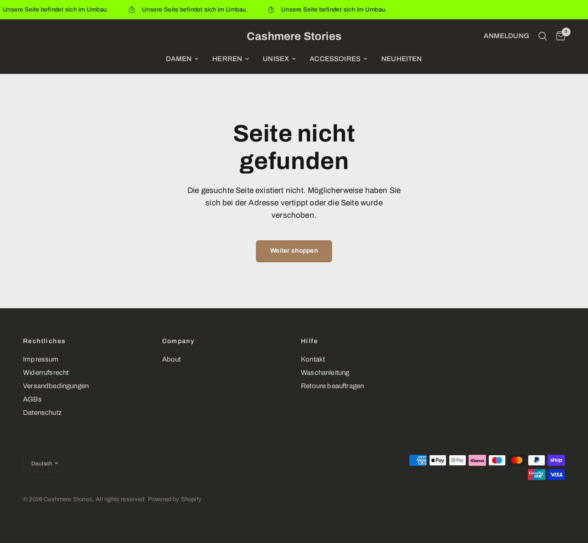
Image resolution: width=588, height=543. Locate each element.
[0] (558, 36)
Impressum (41, 359)
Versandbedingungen (56, 386)
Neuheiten (401, 58)
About (171, 359)
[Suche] (543, 36)
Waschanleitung (325, 372)
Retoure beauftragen (332, 386)
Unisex (276, 58)
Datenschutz (42, 412)
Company (178, 341)
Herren (227, 58)
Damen (179, 58)
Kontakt (313, 359)
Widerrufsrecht (45, 372)
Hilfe (309, 341)
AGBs (32, 399)
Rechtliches (44, 341)
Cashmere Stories (294, 36)
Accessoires (335, 58)
